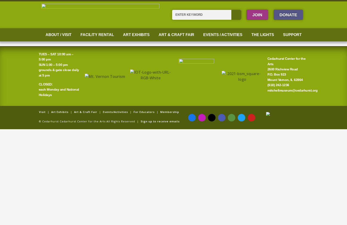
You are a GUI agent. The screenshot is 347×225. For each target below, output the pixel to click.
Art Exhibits (136, 35)
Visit (42, 112)
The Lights (262, 35)
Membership (169, 112)
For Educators (144, 112)
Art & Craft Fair (176, 35)
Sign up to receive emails (160, 121)
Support (292, 35)
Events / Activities (222, 35)
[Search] (236, 15)
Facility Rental (97, 35)
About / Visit (59, 35)
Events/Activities (115, 112)
